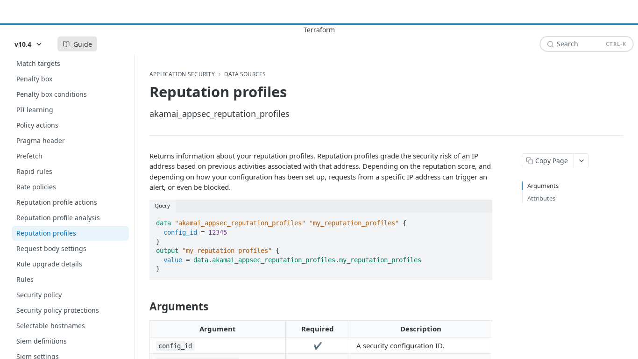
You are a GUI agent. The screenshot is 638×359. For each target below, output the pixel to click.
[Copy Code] (481, 220)
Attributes (541, 198)
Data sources (245, 74)
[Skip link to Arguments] (143, 307)
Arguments (543, 185)
